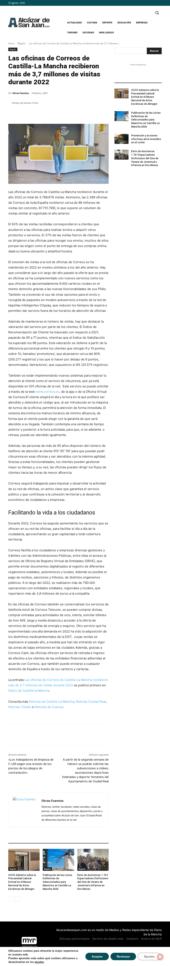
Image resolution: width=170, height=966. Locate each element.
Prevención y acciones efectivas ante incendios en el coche (146, 139)
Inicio (11, 43)
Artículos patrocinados (74, 938)
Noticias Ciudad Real (91, 701)
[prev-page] (10, 899)
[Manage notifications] (160, 957)
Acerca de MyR (151, 938)
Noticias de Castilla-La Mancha (51, 701)
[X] (159, 3)
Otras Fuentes (21, 93)
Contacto (132, 938)
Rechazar (123, 956)
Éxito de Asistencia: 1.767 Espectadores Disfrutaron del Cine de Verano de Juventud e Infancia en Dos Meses (92, 882)
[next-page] (17, 899)
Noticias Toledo (19, 707)
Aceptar (97, 956)
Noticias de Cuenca (49, 707)
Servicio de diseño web (108, 938)
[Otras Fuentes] (25, 810)
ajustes (39, 962)
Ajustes (149, 956)
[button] (157, 13)
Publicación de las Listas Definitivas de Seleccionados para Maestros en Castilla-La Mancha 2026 (57, 882)
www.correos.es (48, 392)
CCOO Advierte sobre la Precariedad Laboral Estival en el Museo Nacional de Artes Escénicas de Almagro (22, 882)
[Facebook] (148, 3)
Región (22, 43)
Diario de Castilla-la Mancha (28, 691)
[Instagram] (153, 3)
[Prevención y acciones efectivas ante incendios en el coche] (121, 139)
